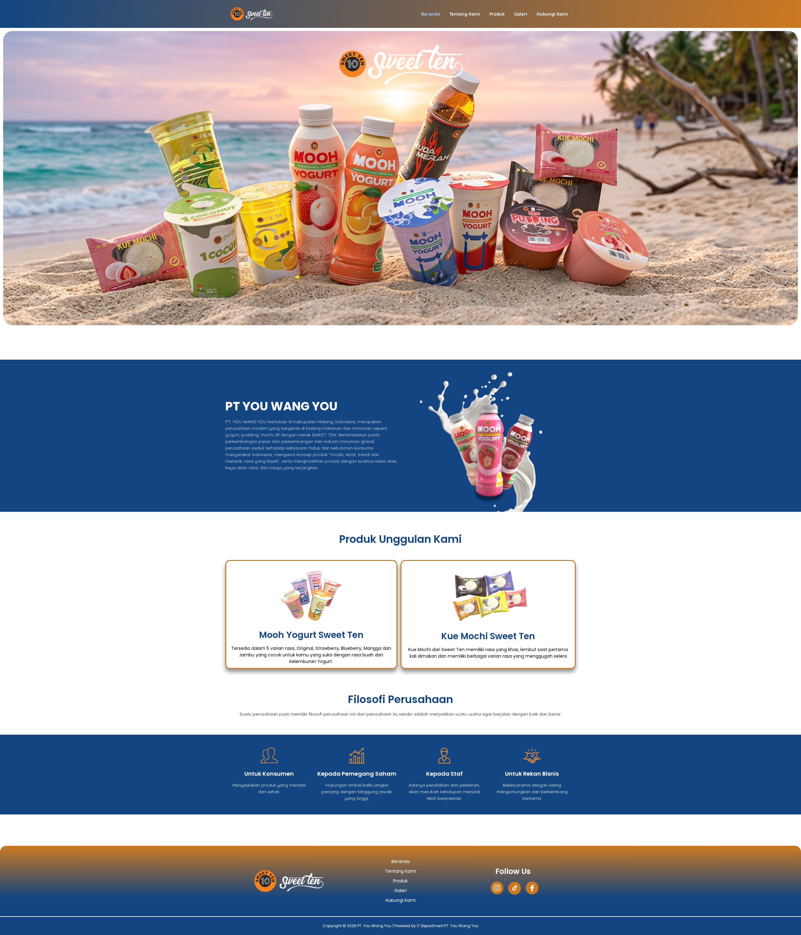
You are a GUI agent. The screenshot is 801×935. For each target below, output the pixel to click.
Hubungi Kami (552, 14)
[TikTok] (514, 888)
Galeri (520, 14)
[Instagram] (497, 887)
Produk (497, 14)
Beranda (430, 14)
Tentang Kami (464, 14)
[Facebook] (532, 887)
